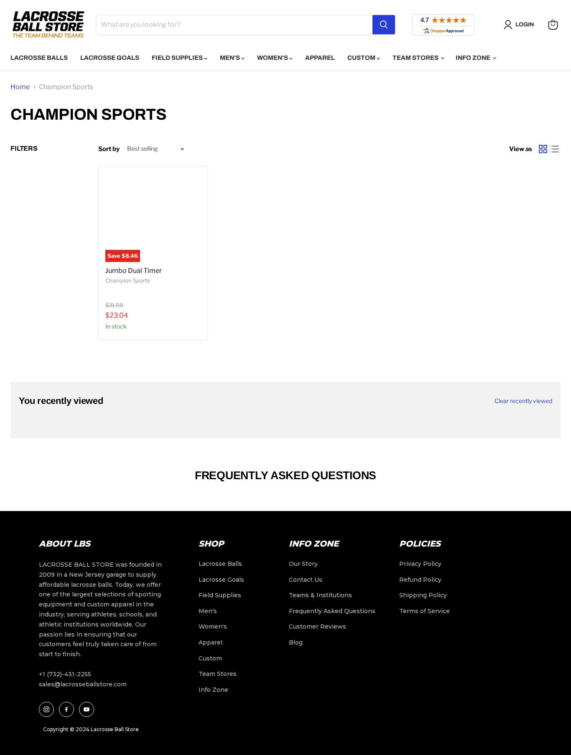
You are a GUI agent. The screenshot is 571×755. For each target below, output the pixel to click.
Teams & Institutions (320, 595)
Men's (230, 57)
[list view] (555, 149)
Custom (362, 57)
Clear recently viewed (523, 401)
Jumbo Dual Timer (133, 271)
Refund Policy (420, 579)
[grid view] (543, 149)
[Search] (383, 24)
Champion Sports (127, 280)
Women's (273, 57)
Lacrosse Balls (39, 57)
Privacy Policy (420, 564)
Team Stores (416, 57)
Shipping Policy (423, 595)
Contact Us (305, 579)
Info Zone (474, 57)
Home (20, 87)
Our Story (303, 564)
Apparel (320, 57)
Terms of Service (424, 611)
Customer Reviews (317, 626)
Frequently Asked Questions (332, 611)
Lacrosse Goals (109, 57)
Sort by (109, 149)
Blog (296, 642)
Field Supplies (178, 57)
